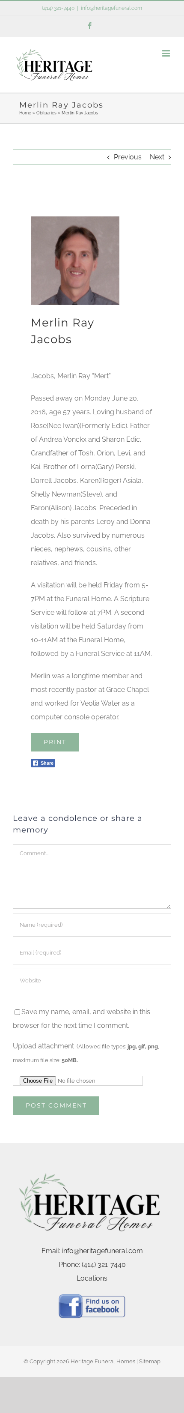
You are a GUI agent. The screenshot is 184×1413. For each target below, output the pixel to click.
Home (25, 113)
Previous (128, 157)
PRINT (55, 742)
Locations (92, 1278)
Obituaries (46, 113)
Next (157, 157)
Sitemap (149, 1361)
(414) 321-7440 (58, 8)
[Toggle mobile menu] (166, 53)
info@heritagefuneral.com (111, 8)
